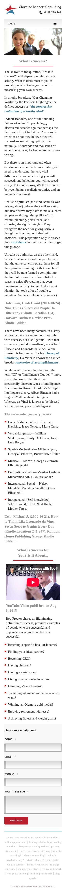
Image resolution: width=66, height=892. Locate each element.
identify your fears (37, 864)
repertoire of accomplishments (36, 362)
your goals (52, 860)
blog (57, 873)
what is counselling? (34, 855)
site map (45, 851)
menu (11, 23)
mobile (9, 774)
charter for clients (28, 851)
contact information (46, 837)
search (32, 878)
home (10, 837)
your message (14, 791)
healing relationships (40, 842)
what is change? (35, 860)
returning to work (52, 869)
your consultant (24, 837)
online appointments (16, 842)
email (8, 756)
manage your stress (28, 869)
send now (16, 820)
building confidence (41, 873)
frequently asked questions (34, 846)
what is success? (16, 864)
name (8, 739)
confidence (18, 242)
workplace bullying (17, 873)
